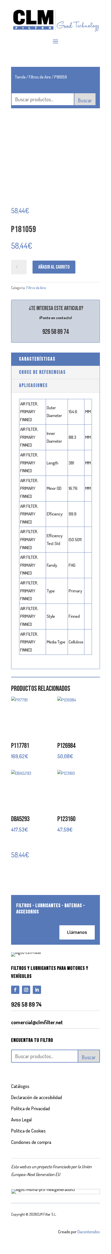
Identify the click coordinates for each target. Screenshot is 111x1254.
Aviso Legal (21, 1119)
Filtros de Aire (40, 77)
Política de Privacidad (30, 1108)
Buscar (85, 100)
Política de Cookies (28, 1131)
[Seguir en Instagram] (26, 990)
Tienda (20, 77)
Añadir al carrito (54, 267)
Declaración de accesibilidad (36, 1097)
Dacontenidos (88, 1231)
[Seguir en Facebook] (15, 990)
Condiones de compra (31, 1142)
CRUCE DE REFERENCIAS (42, 372)
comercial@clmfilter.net (37, 1022)
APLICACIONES (33, 386)
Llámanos (77, 932)
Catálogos (20, 1086)
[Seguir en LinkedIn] (37, 990)
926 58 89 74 (55, 332)
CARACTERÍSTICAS (37, 359)
